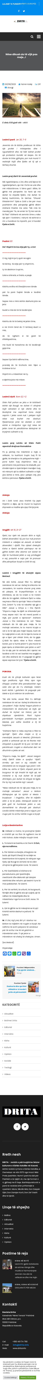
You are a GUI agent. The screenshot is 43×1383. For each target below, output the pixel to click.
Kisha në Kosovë (30, 1284)
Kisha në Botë (22, 1261)
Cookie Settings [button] (10, 1377)
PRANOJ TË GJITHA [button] (28, 1377)
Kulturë (7, 1047)
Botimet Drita (10, 1020)
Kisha (6, 1040)
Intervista (8, 1034)
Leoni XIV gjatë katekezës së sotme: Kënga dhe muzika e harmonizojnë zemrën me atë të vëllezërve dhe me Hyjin (27, 1271)
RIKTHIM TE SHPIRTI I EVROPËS (19, 3)
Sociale (7, 1060)
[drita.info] (21, 21)
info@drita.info (21, 1345)
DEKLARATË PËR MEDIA (25, 1287)
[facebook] (18, 11)
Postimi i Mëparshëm (26, 968)
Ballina (7, 1215)
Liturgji (10, 87)
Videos (7, 1074)
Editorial (8, 1027)
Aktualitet (8, 1013)
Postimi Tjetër (16, 987)
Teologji (7, 1067)
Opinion (7, 1054)
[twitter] (24, 11)
